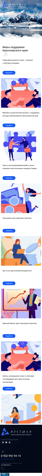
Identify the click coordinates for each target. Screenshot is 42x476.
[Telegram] (6, 442)
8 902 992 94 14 (11, 456)
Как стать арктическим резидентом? (17, 271)
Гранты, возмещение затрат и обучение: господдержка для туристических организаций (18, 379)
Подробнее (9, 72)
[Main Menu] (38, 4)
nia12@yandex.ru (6, 465)
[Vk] (3, 442)
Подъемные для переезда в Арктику (17, 218)
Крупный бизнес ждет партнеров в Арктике (20, 323)
